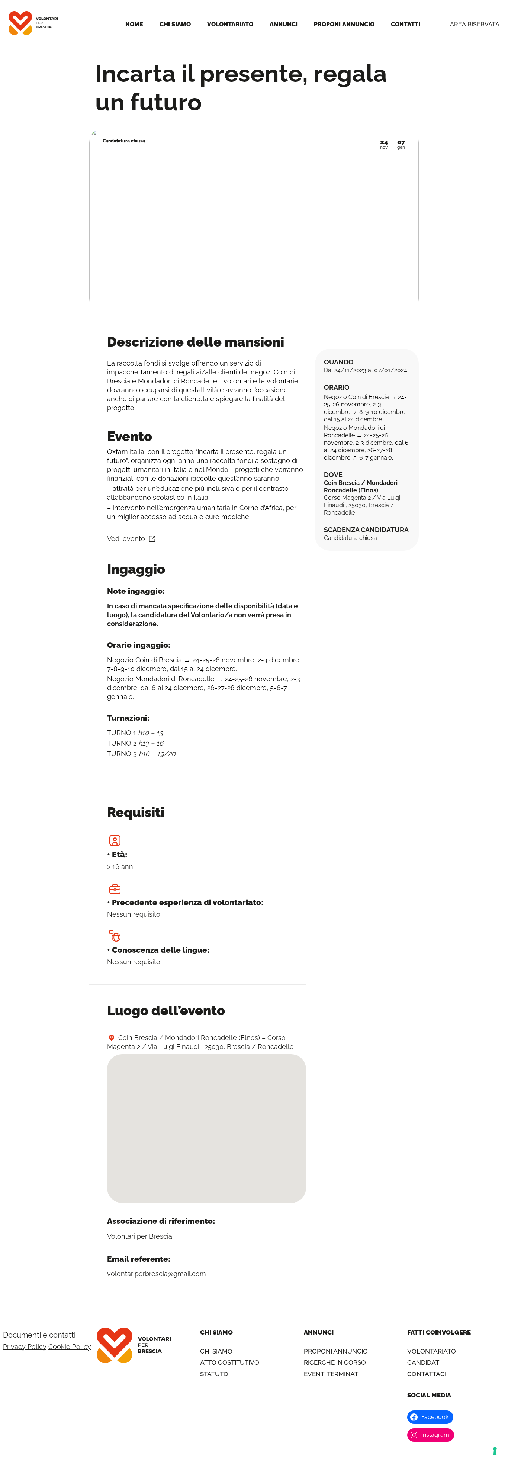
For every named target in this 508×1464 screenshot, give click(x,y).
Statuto (214, 1374)
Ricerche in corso (335, 1362)
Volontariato (431, 1351)
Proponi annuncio (336, 1351)
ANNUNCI (284, 24)
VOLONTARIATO (230, 24)
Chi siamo (216, 1351)
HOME (134, 24)
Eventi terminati (332, 1374)
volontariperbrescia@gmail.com (156, 1274)
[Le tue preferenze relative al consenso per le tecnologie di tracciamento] (495, 1451)
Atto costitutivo (229, 1362)
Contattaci (426, 1374)
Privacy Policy (24, 1347)
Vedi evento (126, 539)
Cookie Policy (69, 1347)
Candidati (424, 1362)
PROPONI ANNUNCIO (344, 24)
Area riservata (474, 24)
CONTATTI (405, 24)
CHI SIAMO (175, 24)
